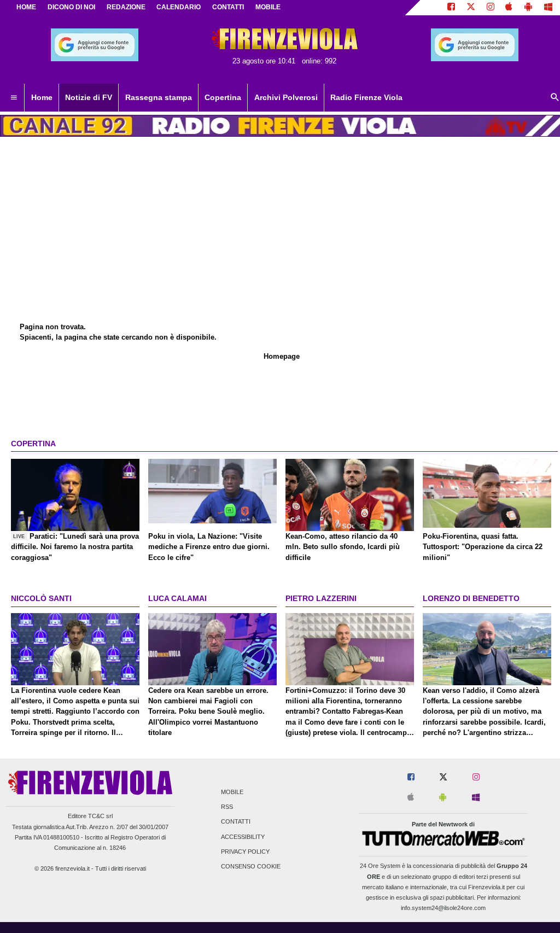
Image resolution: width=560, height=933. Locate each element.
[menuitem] (13, 98)
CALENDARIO (178, 7)
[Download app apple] (509, 7)
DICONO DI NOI (71, 7)
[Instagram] (490, 7)
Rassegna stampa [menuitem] (158, 97)
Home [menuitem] (41, 97)
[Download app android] (528, 7)
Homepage (282, 356)
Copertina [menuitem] (223, 97)
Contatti (235, 822)
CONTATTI (228, 7)
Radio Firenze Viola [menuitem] (366, 97)
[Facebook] (451, 7)
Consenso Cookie (251, 866)
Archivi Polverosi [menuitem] (286, 97)
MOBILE (268, 7)
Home (26, 7)
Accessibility (243, 836)
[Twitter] (471, 7)
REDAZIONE (126, 7)
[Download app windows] (548, 7)
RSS (227, 807)
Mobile (232, 792)
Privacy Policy (245, 851)
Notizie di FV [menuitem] (88, 97)
